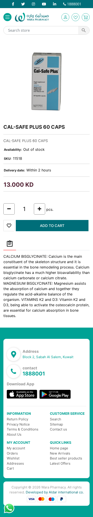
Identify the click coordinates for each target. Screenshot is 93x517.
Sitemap (56, 424)
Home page (59, 448)
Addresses (15, 463)
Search (55, 419)
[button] (65, 17)
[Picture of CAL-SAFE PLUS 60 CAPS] (46, 80)
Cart (10, 468)
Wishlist (13, 458)
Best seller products (66, 458)
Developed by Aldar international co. (55, 492)
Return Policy (17, 419)
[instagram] (33, 4)
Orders (12, 453)
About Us (14, 434)
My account (16, 448)
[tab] (9, 243)
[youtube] (44, 4)
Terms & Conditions (22, 429)
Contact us (58, 429)
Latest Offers (60, 463)
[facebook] (13, 4)
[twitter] (23, 4)
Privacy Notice (18, 424)
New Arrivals (60, 453)
